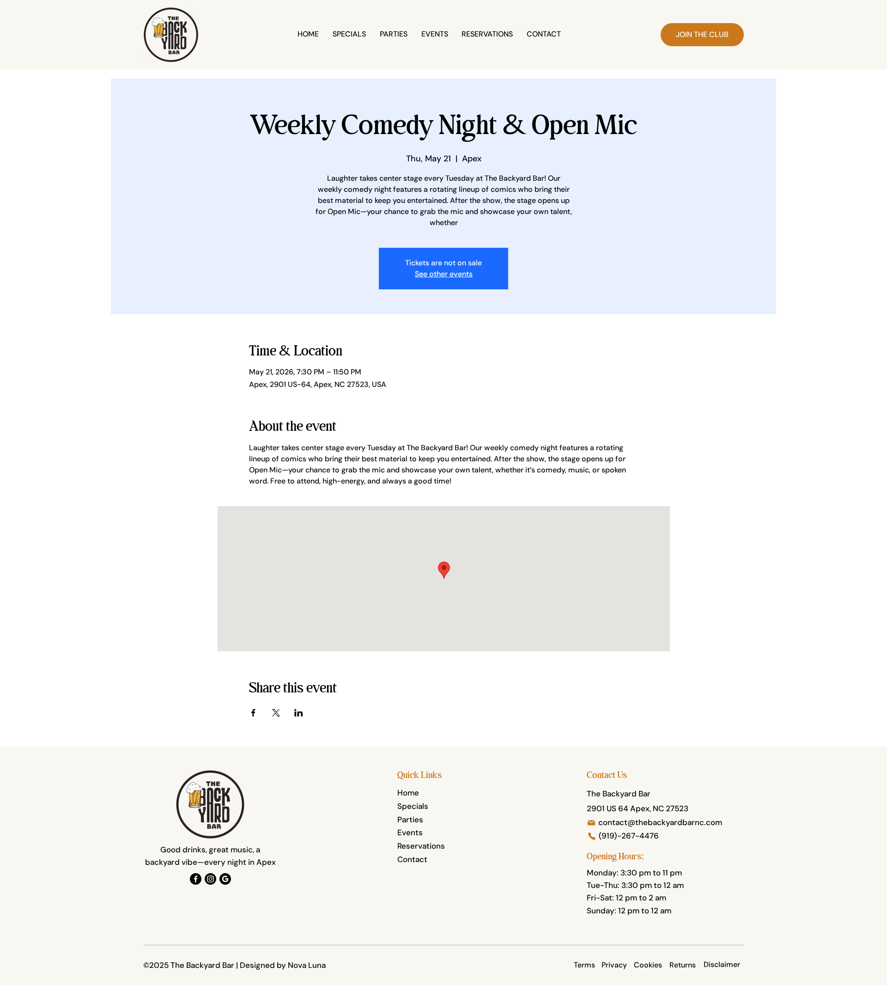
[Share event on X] (276, 712)
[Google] (225, 879)
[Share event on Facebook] (253, 712)
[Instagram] (210, 879)
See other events (444, 274)
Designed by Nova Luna (283, 965)
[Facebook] (195, 879)
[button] (702, 34)
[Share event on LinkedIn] (298, 712)
